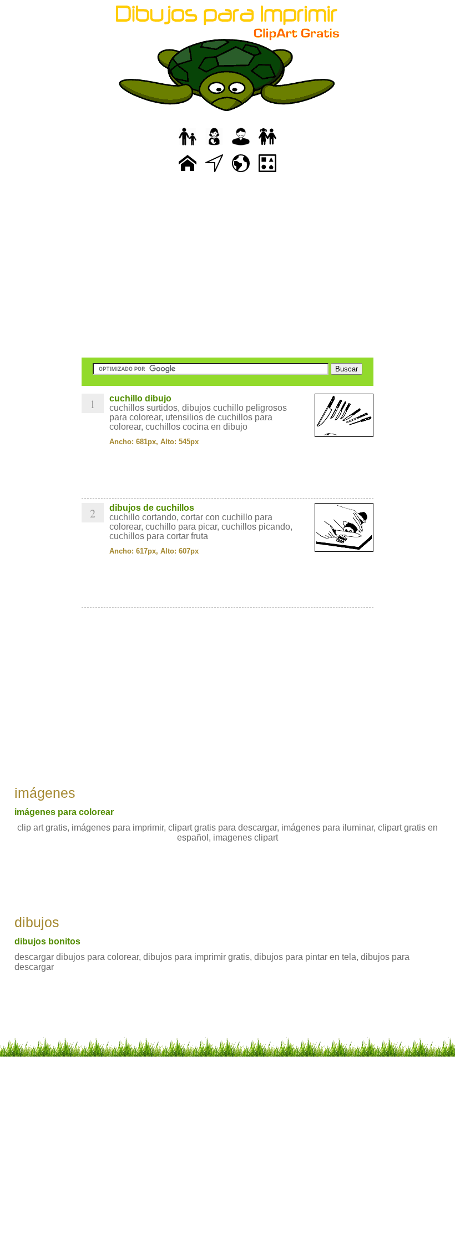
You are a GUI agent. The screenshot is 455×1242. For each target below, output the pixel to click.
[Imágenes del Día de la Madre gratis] (214, 145)
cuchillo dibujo (140, 398)
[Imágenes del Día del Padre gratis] (187, 145)
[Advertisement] (227, 266)
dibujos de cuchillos (151, 507)
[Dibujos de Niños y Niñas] (267, 145)
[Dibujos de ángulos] (214, 172)
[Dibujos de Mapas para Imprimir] (241, 172)
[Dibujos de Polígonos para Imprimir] (267, 172)
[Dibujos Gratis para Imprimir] (187, 172)
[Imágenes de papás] (241, 145)
